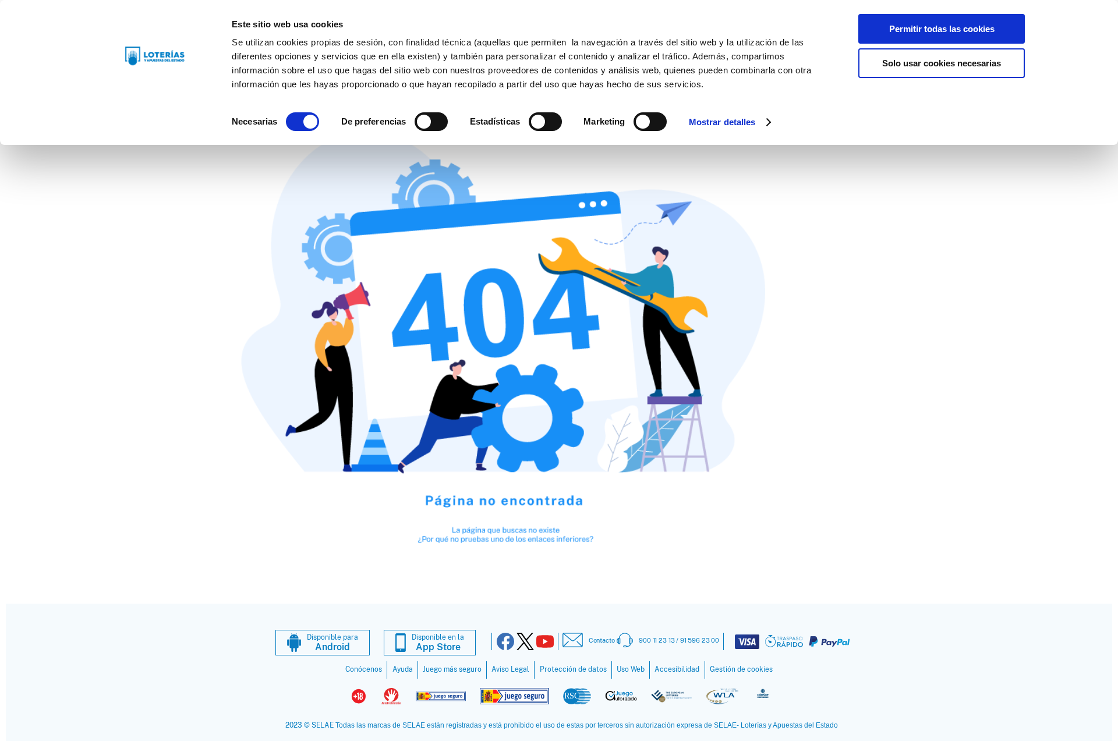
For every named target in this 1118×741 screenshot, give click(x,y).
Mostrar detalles (722, 122)
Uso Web (631, 669)
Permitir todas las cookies (942, 29)
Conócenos (363, 669)
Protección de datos (573, 669)
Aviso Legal (510, 669)
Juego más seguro (452, 669)
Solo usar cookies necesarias (941, 63)
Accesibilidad (676, 669)
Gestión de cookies (741, 669)
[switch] (431, 121)
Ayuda (402, 669)
